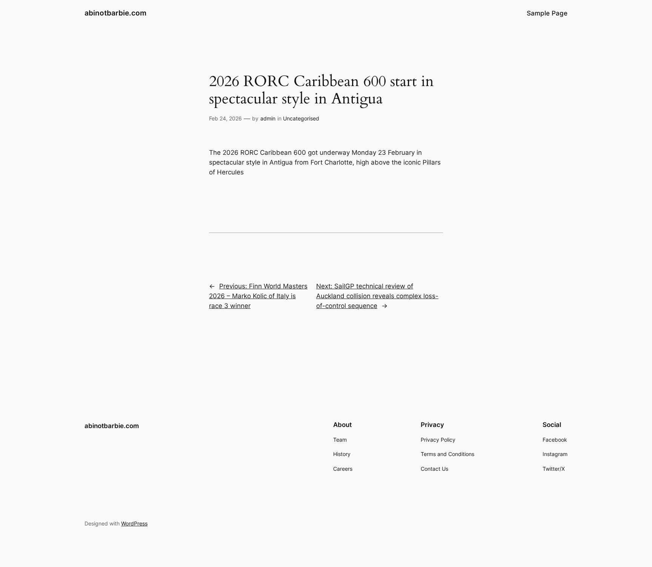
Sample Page (547, 13)
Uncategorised (301, 118)
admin (267, 118)
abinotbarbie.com (115, 12)
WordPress (134, 523)
